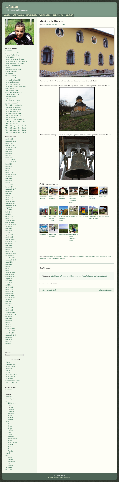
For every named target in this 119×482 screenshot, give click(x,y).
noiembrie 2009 (10, 331)
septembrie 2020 (10, 147)
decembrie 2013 (10, 254)
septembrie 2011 (10, 297)
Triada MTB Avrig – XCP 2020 (14, 63)
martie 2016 (9, 218)
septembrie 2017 (10, 189)
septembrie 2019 (10, 162)
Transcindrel (9, 74)
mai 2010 (8, 322)
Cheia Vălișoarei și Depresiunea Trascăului (72, 199)
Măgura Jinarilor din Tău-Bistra (15, 59)
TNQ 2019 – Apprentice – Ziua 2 (15, 128)
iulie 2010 (8, 318)
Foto (9, 405)
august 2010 (9, 316)
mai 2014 (8, 249)
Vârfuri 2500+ (45, 15)
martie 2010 (9, 327)
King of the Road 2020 (12, 84)
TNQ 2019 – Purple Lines (13, 115)
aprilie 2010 (9, 324)
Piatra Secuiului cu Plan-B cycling (63, 218)
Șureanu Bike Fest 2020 (13, 80)
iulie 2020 (8, 151)
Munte (56, 256)
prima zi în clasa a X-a (12, 103)
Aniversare (8, 397)
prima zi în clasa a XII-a (12, 53)
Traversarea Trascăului (43, 197)
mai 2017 (8, 195)
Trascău (65, 256)
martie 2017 (9, 199)
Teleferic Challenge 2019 (13, 107)
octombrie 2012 (10, 274)
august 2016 (9, 208)
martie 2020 (9, 158)
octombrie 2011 (10, 295)
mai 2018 (8, 183)
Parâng (7, 372)
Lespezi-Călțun (10, 366)
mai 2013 (8, 266)
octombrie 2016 (10, 204)
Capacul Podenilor (52, 197)
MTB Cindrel (31, 15)
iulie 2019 (8, 164)
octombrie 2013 (10, 258)
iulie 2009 (8, 339)
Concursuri (58, 15)
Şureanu (10, 447)
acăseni (7, 15)
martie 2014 (9, 251)
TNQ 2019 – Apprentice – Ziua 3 (15, 126)
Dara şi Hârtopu (10, 364)
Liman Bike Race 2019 (12, 111)
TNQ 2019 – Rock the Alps (13, 105)
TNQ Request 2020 (11, 90)
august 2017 (9, 191)
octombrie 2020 (10, 145)
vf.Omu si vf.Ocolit (11, 383)
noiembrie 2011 (10, 293)
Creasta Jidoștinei (11, 72)
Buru (74, 256)
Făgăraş (10, 430)
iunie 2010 (8, 320)
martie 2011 (9, 310)
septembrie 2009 (10, 335)
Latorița (10, 434)
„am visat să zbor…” (11, 97)
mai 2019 (8, 168)
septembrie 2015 (10, 224)
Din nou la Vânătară (49, 290)
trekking (10, 465)
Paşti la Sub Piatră (92, 197)
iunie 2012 (8, 283)
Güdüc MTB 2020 (11, 88)
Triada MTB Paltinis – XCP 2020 (15, 86)
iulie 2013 (8, 264)
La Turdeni (43, 216)
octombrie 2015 (10, 222)
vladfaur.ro (8, 51)
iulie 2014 (8, 245)
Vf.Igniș (7, 67)
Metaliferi (11, 436)
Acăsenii (11, 6)
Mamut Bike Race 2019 (12, 101)
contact (69, 15)
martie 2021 (9, 143)
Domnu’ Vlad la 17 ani (12, 94)
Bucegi (10, 426)
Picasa (60, 256)
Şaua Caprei (9, 379)
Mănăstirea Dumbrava (44, 234)
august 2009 (9, 337)
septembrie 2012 (10, 276)
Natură (7, 453)
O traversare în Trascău (12, 78)
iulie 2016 (8, 210)
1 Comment (55, 258)
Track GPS (8, 468)
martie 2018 (9, 185)
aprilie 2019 (9, 170)
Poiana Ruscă (12, 443)
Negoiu (7, 370)
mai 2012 (8, 285)
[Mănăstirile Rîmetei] (77, 109)
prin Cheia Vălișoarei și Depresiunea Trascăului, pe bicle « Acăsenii (79, 276)
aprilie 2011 (9, 308)
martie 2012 (9, 289)
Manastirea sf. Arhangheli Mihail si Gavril (87, 256)
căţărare (10, 459)
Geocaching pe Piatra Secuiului (93, 217)
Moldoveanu (9, 368)
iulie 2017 (8, 193)
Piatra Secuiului (10, 376)
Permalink (62, 258)
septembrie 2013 (10, 260)
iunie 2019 (8, 166)
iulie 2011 (8, 302)
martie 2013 (9, 270)
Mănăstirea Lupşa (73, 216)
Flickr (11, 407)
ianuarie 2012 (9, 291)
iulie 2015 (8, 229)
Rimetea (49, 258)
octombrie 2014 (10, 239)
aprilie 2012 (9, 287)
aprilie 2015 (9, 235)
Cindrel (7, 362)
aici (108, 86)
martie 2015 (9, 237)
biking (10, 457)
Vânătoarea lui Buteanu (12, 381)
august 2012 (9, 279)
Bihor (9, 424)
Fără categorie (10, 399)
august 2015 (9, 226)
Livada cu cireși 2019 (12, 117)
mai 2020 (8, 156)
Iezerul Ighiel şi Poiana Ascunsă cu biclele (73, 237)
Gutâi (9, 432)
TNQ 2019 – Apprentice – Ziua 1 (15, 130)
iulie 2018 (8, 178)
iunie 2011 (8, 304)
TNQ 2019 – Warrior (11, 124)
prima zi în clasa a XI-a (12, 65)
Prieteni (10, 418)
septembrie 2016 (10, 206)
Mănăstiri (50, 256)
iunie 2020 (8, 153)
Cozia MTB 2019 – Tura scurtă (15, 122)
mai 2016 (8, 214)
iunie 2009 (8, 341)
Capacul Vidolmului (62, 197)
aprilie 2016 (9, 216)
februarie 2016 (10, 220)
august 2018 (9, 176)
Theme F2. (67, 477)
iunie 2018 (8, 181)
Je (47, 256)
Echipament (11, 403)
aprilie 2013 (9, 268)
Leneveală (11, 411)
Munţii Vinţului (12, 438)
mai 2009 (8, 343)
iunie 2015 (8, 231)
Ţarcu (9, 449)
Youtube (10, 420)
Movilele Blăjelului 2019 (13, 113)
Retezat (10, 445)
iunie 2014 (8, 247)
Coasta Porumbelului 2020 (13, 92)
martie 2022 (9, 139)
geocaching (11, 461)
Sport (7, 455)
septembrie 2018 (10, 174)
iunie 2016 (8, 212)
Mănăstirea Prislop (103, 216)
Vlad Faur (8, 470)
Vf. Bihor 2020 (9, 57)
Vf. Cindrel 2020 (10, 76)
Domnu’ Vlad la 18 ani (12, 55)
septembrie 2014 (10, 241)
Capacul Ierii (102, 196)
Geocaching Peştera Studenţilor (52, 218)
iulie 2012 (8, 281)
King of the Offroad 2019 (13, 109)
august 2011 (9, 299)
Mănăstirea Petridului (52, 235)
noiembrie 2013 (10, 256)
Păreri (10, 415)
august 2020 (9, 149)
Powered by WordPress (55, 477)
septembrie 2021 (10, 141)
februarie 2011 (10, 312)
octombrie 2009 (10, 333)
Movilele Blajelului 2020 (13, 69)
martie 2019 (9, 172)
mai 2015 (8, 233)
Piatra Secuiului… (83, 216)
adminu (48, 24)
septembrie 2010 (10, 314)
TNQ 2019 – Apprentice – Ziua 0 (15, 132)
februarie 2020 (10, 160)
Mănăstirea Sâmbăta (63, 234)
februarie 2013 (10, 272)
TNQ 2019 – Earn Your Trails (14, 119)
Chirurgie (8, 99)
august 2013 (9, 262)
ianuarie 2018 (9, 187)
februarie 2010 (10, 329)
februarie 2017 (10, 201)
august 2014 (9, 243)
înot (9, 463)
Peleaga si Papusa (11, 374)
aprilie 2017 (9, 197)
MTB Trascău (18, 15)
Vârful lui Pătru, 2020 (12, 82)
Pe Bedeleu (82, 196)
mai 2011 (8, 306)
